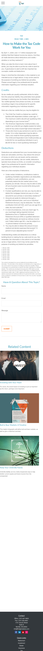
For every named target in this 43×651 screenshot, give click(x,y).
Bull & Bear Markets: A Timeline (13, 425)
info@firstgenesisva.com (21, 629)
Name (4, 286)
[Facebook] (16, 632)
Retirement (21, 641)
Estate (22, 646)
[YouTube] (23, 632)
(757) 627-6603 (24, 618)
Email (4, 298)
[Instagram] (26, 632)
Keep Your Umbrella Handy (11, 468)
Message (5, 310)
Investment (21, 643)
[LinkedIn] (19, 632)
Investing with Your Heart (11, 383)
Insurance (21, 648)
